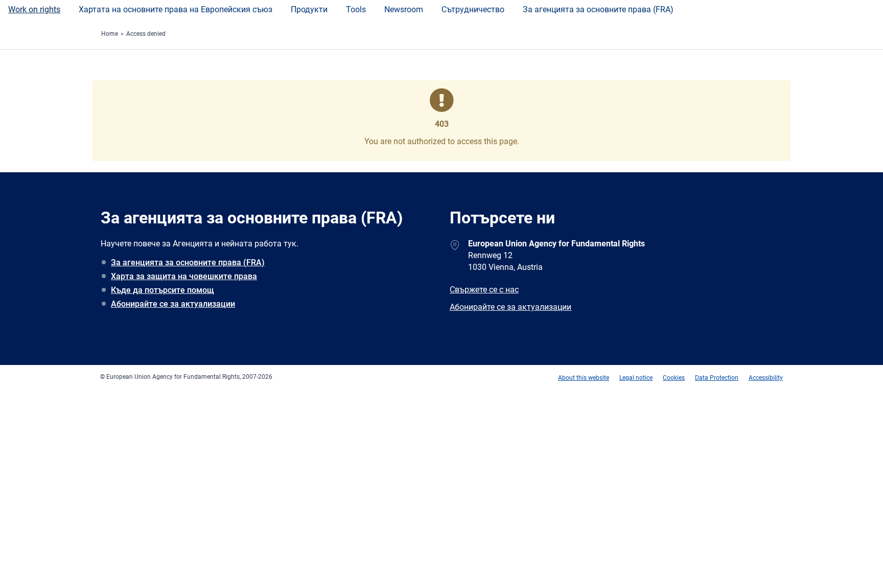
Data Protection (716, 377)
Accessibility (766, 377)
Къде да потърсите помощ (162, 290)
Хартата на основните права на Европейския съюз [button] (175, 9)
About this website (583, 377)
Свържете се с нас (484, 289)
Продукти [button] (309, 9)
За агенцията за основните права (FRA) (598, 9)
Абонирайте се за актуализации (173, 304)
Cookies (674, 377)
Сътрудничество (473, 9)
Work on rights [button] (34, 9)
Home (109, 33)
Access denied (146, 33)
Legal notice (636, 377)
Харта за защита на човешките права (184, 276)
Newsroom (403, 9)
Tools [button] (356, 9)
